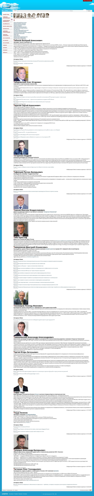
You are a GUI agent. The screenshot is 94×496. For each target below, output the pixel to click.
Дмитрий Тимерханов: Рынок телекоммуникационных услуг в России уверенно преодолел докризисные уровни (38, 261)
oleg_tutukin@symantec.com (32, 480)
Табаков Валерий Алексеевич (20, 22)
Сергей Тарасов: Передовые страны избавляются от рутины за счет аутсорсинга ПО (32, 137)
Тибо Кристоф (17, 29)
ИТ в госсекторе (6, 37)
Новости (9, 10)
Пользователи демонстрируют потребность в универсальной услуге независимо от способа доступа (35, 277)
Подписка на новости (84, 490)
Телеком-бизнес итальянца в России (22, 426)
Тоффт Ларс (16, 34)
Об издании (11, 493)
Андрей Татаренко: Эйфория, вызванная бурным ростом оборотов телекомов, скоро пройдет (34, 167)
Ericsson (37, 394)
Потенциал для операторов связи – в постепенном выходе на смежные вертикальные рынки (34, 282)
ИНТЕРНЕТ (5, 47)
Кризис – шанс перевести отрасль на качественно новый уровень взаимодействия (32, 280)
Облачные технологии (5, 35)
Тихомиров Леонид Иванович (20, 31)
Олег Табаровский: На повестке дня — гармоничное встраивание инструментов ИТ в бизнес (34, 99)
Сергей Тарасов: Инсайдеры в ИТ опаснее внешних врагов (26, 134)
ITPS (33, 307)
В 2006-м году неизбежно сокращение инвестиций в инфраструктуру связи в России (32, 273)
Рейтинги (5, 52)
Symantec (56, 471)
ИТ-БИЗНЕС (5, 50)
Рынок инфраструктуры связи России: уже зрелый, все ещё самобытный (29, 263)
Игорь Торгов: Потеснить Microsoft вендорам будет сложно (26, 373)
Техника (4, 490)
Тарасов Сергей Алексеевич (20, 24)
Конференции (9, 490)
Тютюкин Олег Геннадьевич (20, 37)
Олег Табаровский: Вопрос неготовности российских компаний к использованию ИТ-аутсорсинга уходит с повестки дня (40, 97)
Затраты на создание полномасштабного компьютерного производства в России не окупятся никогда (36, 191)
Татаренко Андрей (18, 25)
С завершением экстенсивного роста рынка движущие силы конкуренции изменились (33, 275)
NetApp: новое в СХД (7, 26)
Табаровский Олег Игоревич (20, 23)
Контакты (25, 493)
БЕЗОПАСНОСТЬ (6, 28)
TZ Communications (31, 414)
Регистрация (88, 0)
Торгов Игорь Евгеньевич (19, 33)
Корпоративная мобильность (6, 21)
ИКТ (31, 42)
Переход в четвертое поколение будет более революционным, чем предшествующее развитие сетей (36, 284)
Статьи (15, 10)
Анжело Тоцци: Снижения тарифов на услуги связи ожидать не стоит (29, 431)
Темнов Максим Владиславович (20, 28)
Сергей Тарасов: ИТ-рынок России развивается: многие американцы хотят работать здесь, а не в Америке (37, 130)
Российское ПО (6, 23)
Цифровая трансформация (6, 32)
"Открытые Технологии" (50, 212)
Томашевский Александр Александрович (23, 32)
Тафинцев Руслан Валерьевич (20, 26)
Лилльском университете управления (63, 240)
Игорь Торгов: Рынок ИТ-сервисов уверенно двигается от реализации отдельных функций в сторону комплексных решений (41, 371)
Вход (85, 0)
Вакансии (20, 493)
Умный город (6, 14)
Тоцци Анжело (17, 35)
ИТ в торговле (6, 42)
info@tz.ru (28, 422)
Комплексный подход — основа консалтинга (23, 63)
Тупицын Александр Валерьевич (21, 36)
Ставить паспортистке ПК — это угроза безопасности (25, 132)
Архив (16, 490)
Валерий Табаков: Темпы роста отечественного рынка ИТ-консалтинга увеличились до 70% (34, 61)
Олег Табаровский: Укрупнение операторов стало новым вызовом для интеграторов (32, 101)
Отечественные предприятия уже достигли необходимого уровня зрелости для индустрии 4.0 (34, 319)
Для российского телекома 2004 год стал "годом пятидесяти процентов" (29, 270)
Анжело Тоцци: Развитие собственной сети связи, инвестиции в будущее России (31, 429)
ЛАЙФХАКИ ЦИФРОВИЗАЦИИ (6, 17)
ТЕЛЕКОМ (5, 45)
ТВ (13, 490)
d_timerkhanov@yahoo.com (32, 257)
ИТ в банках (5, 40)
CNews (4, 10)
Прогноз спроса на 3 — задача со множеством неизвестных (28, 266)
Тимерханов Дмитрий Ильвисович (21, 30)
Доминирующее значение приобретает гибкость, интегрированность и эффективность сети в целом (36, 268)
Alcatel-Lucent (49, 249)
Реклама (16, 493)
